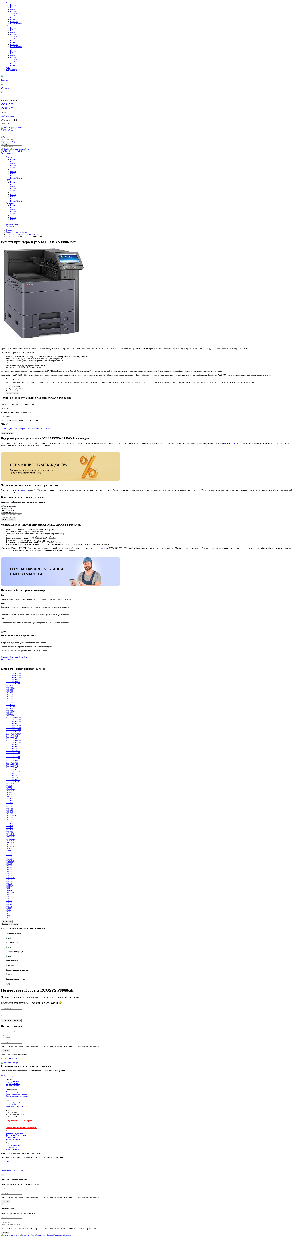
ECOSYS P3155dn (13, 753)
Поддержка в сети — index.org (13, 1170)
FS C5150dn (10, 700)
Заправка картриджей (14, 1106)
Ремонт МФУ (11, 1104)
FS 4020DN (10, 842)
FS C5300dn (10, 696)
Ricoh (12, 20)
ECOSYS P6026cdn (13, 675)
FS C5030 (9, 824)
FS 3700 (9, 859)
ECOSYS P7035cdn (13, 673)
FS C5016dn (10, 711)
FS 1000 (9, 907)
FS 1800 (9, 871)
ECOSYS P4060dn (13, 744)
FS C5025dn (10, 707)
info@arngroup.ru (7, 116)
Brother (13, 11)
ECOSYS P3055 (12, 763)
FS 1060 (9, 894)
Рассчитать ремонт (8, 519)
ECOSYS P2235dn (13, 775)
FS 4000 (9, 844)
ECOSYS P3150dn (13, 757)
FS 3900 (9, 848)
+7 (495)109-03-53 (9, 1059)
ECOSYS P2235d (12, 773)
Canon (12, 9)
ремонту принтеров (101, 548)
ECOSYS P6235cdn (13, 726)
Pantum (13, 17)
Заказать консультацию (10, 924)
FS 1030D (9, 903)
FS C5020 (9, 828)
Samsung (13, 13)
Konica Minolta (16, 24)
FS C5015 (9, 832)
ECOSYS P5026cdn (13, 740)
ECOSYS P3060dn (13, 680)
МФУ (8, 26)
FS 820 (8, 911)
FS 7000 (9, 805)
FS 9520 (9, 786)
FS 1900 (9, 869)
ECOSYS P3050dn (13, 684)
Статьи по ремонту (13, 1147)
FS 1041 (9, 899)
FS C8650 (9, 798)
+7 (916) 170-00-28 (8, 104)
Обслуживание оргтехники (16, 1094)
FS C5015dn (10, 713)
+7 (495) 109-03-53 (8, 108)
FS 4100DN (10, 840)
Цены (8, 68)
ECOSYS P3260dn (13, 749)
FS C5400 (9, 809)
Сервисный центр (13, 1145)
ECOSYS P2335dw (13, 771)
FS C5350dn (10, 694)
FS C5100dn (10, 703)
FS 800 (8, 913)
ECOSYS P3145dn (13, 759)
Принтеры (10, 3)
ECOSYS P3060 (12, 761)
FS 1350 (9, 880)
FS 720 (8, 915)
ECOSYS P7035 (12, 723)
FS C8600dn (10, 688)
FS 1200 (9, 884)
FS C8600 (9, 801)
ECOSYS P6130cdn (13, 730)
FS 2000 (9, 865)
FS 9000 (9, 796)
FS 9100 (9, 794)
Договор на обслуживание (16, 1135)
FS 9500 (9, 788)
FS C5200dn (10, 698)
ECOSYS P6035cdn (13, 732)
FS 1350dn (10, 715)
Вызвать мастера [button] (7, 1076)
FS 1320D (9, 882)
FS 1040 (9, 901)
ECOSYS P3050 (12, 765)
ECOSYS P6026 (12, 736)
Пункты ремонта (12, 1149)
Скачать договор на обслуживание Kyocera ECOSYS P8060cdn (27, 429)
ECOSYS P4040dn (13, 746)
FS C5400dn (10, 692)
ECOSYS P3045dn (13, 769)
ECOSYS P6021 (12, 738)
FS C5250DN (11, 815)
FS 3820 (9, 853)
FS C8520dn (10, 690)
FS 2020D (9, 863)
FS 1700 (9, 876)
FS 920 (8, 909)
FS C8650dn (10, 686)
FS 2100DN (10, 861)
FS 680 (8, 917)
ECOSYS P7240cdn (13, 719)
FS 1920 (9, 867)
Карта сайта (5, 1161)
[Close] (2, 1175)
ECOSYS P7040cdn (13, 721)
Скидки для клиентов (14, 1133)
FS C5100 (9, 821)
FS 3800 (9, 855)
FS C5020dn (10, 709)
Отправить (5, 1201)
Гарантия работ (12, 1137)
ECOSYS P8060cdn (13, 717)
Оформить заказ (12, 393)
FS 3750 (9, 857)
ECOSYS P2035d (12, 782)
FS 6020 (9, 807)
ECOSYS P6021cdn (13, 677)
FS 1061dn (10, 892)
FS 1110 (9, 888)
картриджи (22, 490)
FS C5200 (9, 817)
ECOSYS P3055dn (13, 682)
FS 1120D (9, 886)
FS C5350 (9, 811)
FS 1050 (9, 896)
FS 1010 (9, 905)
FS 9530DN (10, 784)
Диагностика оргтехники (16, 1092)
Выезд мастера (11, 70)
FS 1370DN (10, 878)
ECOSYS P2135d (12, 778)
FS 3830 (9, 850)
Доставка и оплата (13, 1139)
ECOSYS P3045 (12, 767)
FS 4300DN (10, 834)
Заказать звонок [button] (7, 153)
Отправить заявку (11, 1020)
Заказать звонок (7, 433)
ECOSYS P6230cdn (13, 728)
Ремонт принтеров (13, 1102)
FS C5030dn (10, 705)
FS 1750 (9, 873)
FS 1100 (9, 890)
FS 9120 (9, 792)
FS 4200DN (10, 836)
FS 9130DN (10, 790)
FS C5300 (9, 813)
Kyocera (13, 5)
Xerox (12, 15)
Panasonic (14, 22)
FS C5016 (9, 830)
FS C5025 (9, 826)
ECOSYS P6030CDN (14, 734)
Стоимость (237, 443)
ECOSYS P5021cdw (13, 742)
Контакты (9, 72)
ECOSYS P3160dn (13, 751)
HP (11, 7)
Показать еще (7, 921)
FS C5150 (9, 819)
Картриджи (10, 49)
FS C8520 (9, 803)
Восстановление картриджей (17, 1096)
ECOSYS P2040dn (13, 780)
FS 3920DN (10, 846)
